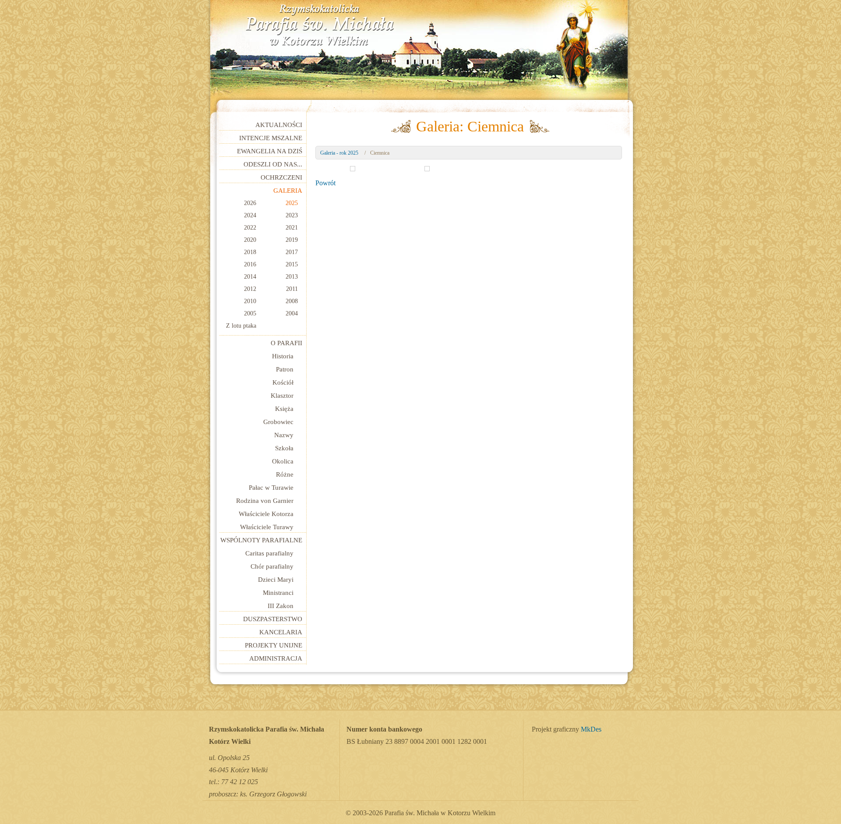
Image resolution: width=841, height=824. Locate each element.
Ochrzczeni (281, 177)
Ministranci (278, 592)
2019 (292, 240)
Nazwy (283, 435)
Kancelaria (280, 632)
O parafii (286, 343)
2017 (292, 252)
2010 (250, 301)
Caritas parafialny (269, 553)
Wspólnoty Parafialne (261, 540)
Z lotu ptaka (241, 325)
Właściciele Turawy (266, 526)
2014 (250, 276)
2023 (292, 215)
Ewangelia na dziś (269, 151)
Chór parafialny (272, 566)
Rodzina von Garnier (264, 500)
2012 (250, 289)
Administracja (275, 658)
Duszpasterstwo (272, 618)
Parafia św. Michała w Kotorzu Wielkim (319, 25)
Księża (284, 408)
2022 (250, 227)
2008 (292, 301)
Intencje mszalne (270, 137)
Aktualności (278, 124)
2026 (250, 203)
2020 (250, 240)
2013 (292, 276)
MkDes (591, 729)
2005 (250, 313)
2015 (292, 264)
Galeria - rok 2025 (339, 153)
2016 (250, 264)
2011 (292, 289)
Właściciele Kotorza (266, 513)
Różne (284, 474)
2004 (292, 313)
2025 (292, 203)
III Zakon (280, 605)
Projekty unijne (273, 645)
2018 (250, 252)
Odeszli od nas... (273, 164)
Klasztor (282, 395)
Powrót (325, 183)
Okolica (282, 461)
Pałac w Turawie (271, 487)
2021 (292, 227)
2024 (250, 215)
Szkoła (284, 448)
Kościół (282, 382)
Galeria (287, 190)
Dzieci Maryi (275, 579)
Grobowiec (278, 421)
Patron (284, 369)
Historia (282, 356)
